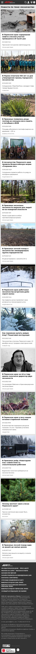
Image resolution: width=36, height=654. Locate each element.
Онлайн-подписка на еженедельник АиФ (16, 575)
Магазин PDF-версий (8, 573)
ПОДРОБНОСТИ (7, 176)
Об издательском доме (9, 568)
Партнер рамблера (16, 645)
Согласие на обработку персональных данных (15, 624)
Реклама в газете (22, 570)
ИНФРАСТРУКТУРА (8, 133)
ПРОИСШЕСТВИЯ (7, 47)
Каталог (5, 516)
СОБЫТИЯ (5, 90)
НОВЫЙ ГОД (6, 345)
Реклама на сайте (7, 570)
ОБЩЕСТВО (6, 432)
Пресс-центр (24, 568)
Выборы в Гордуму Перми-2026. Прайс (14, 588)
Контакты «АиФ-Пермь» (9, 577)
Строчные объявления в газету (12, 580)
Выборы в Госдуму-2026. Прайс (12, 582)
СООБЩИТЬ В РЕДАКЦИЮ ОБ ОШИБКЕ (13, 591)
